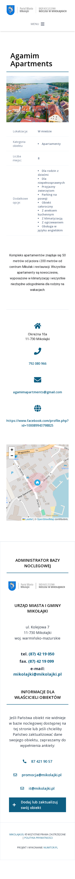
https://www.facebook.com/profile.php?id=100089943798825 (37, 423)
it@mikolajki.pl (42, 788)
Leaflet (29, 519)
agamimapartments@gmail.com (37, 392)
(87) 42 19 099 (41, 661)
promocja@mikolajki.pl (42, 774)
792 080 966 (37, 363)
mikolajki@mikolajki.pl (37, 674)
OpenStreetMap (45, 519)
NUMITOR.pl (51, 847)
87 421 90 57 (41, 761)
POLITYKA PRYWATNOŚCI (38, 838)
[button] (37, 482)
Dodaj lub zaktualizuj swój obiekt (39, 805)
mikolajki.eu (16, 834)
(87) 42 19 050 (41, 654)
